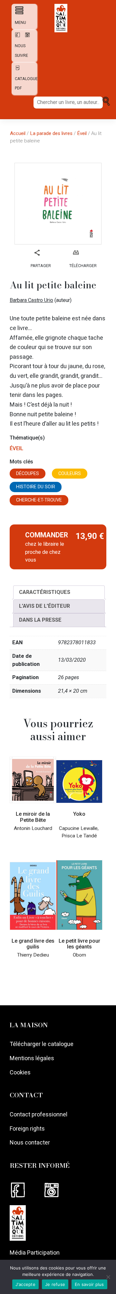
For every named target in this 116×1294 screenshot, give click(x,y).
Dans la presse (40, 620)
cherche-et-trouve (39, 500)
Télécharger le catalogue (41, 1043)
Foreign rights (27, 1128)
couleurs (69, 473)
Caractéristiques (44, 592)
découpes (27, 473)
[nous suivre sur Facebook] (16, 37)
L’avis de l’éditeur (44, 606)
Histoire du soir (35, 487)
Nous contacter (30, 1142)
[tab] (59, 592)
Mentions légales (32, 1058)
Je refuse (55, 1284)
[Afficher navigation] (18, 10)
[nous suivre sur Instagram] (26, 37)
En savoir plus (89, 1284)
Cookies (20, 1072)
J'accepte (25, 1284)
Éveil (82, 133)
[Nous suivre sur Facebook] (26, 1190)
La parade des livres (51, 133)
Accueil (17, 133)
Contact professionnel (38, 1114)
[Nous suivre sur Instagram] (59, 1190)
